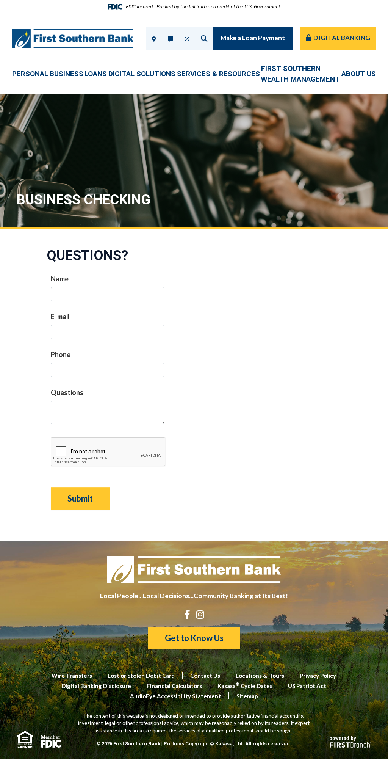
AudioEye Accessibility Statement (175, 696)
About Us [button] (358, 73)
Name (60, 278)
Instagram (200, 614)
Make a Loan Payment (253, 38)
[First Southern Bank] (72, 37)
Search (204, 38)
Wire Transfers (72, 675)
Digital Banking (341, 38)
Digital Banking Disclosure (96, 685)
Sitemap (247, 696)
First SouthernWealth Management (300, 74)
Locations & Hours (260, 675)
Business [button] (66, 73)
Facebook (187, 614)
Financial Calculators (174, 685)
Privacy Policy (318, 675)
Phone (60, 354)
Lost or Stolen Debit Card (141, 675)
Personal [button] (30, 73)
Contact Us (205, 675)
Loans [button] (95, 73)
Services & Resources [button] (218, 73)
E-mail (60, 316)
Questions (67, 392)
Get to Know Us (194, 638)
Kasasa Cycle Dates (244, 685)
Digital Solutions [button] (141, 73)
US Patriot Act (307, 685)
